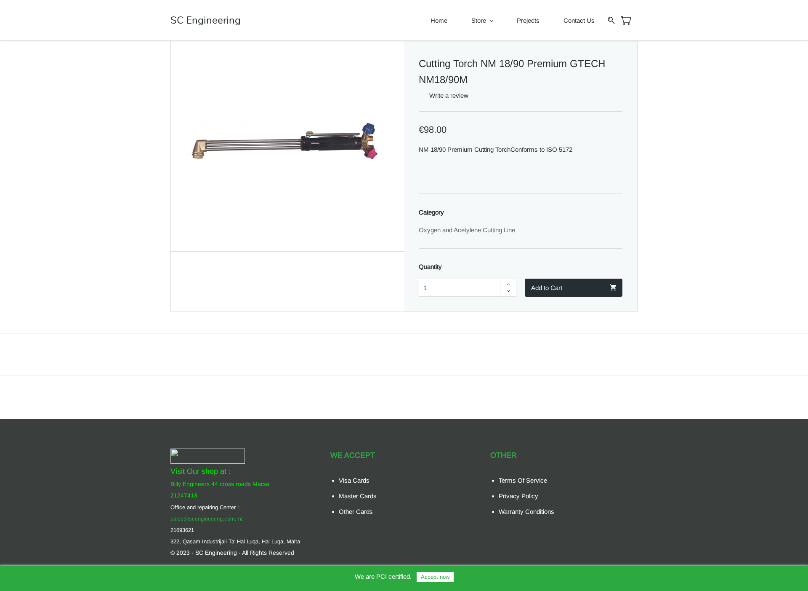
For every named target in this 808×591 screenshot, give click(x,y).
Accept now (435, 577)
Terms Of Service (523, 480)
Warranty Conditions (526, 511)
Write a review (448, 95)
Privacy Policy (518, 496)
